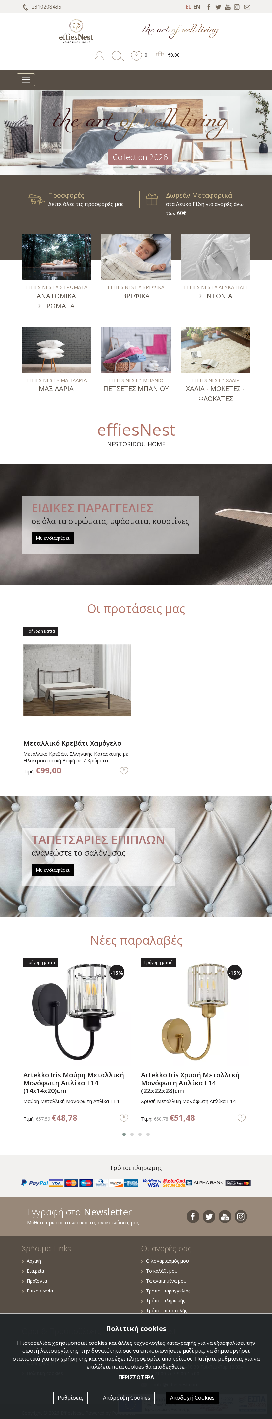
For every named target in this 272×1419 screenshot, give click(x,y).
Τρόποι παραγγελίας (168, 1291)
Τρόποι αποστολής (166, 1310)
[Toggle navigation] (26, 79)
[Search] (117, 61)
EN (196, 6)
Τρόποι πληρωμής (165, 1300)
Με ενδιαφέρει (53, 537)
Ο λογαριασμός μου (167, 1261)
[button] (136, 61)
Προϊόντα (37, 1281)
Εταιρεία (35, 1271)
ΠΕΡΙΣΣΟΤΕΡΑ (136, 1377)
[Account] (100, 61)
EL (188, 6)
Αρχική (34, 1261)
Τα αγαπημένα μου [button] (166, 1281)
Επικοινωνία (40, 1291)
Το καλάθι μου (162, 1271)
